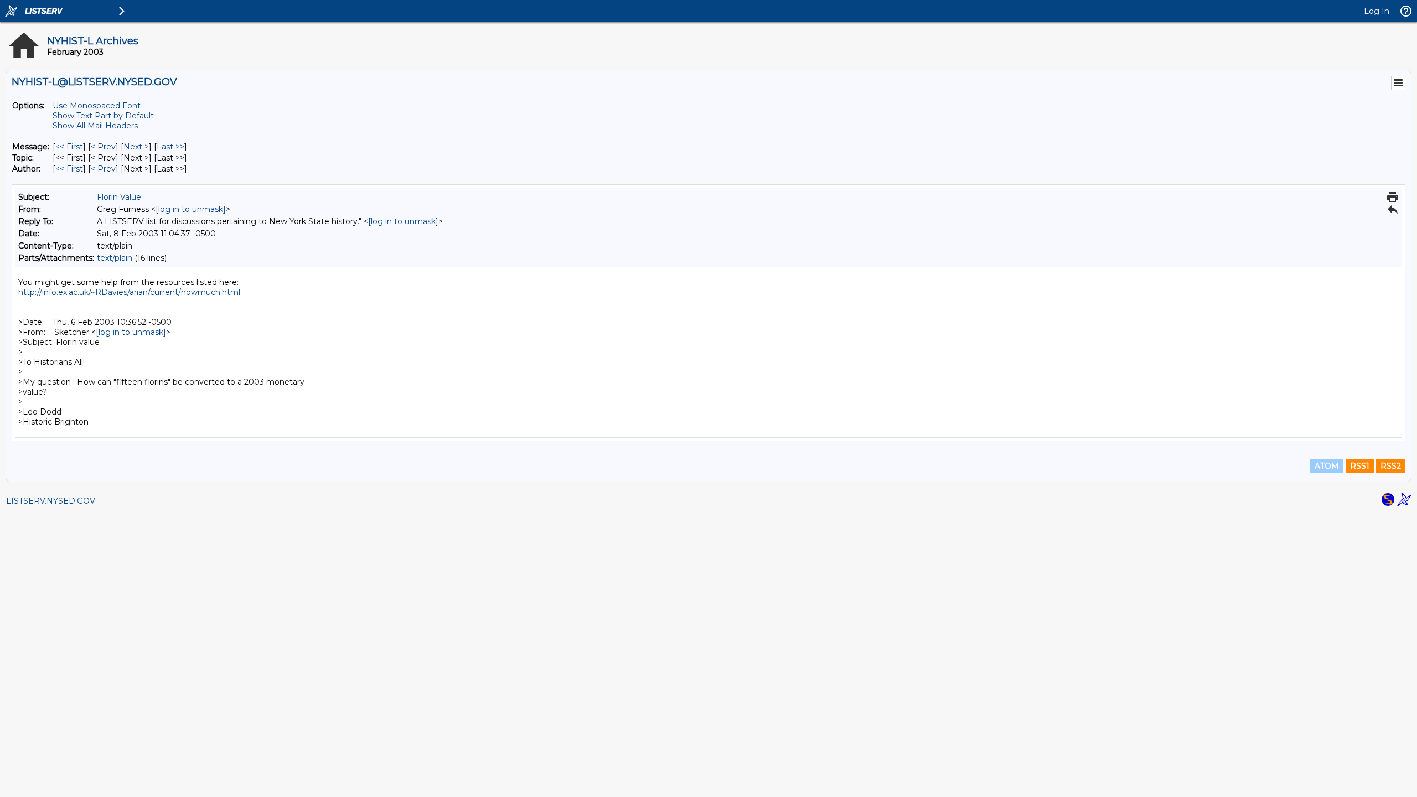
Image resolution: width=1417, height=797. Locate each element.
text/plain (114, 258)
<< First (69, 147)
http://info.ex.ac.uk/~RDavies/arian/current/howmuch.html (129, 292)
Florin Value (119, 197)
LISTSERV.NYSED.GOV (50, 501)
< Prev (103, 147)
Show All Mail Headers (95, 126)
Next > (136, 147)
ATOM (1327, 466)
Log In (1376, 11)
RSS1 (1359, 466)
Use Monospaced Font (97, 106)
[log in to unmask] (191, 209)
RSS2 (1390, 466)
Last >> (170, 147)
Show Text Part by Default (103, 116)
